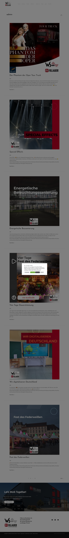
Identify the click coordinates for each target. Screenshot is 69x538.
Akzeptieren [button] (32, 272)
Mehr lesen (37, 272)
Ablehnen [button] (42, 272)
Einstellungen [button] (27, 272)
